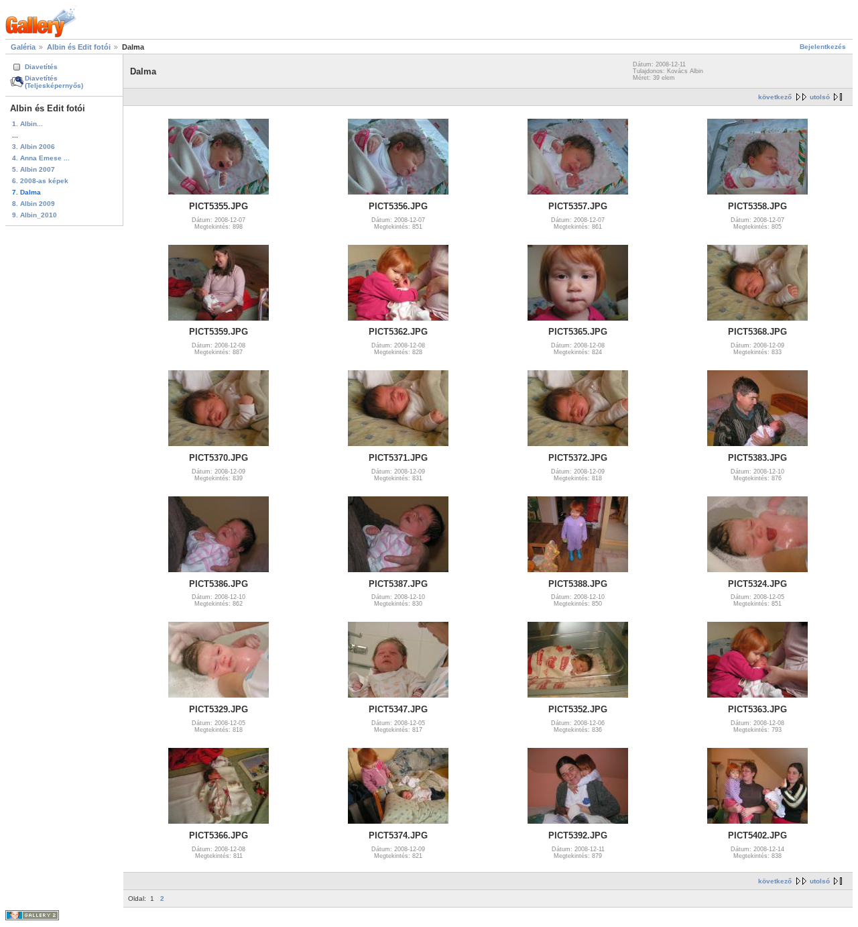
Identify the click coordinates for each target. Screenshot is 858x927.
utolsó (820, 97)
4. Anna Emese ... (41, 158)
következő (775, 97)
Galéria (23, 47)
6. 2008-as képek (40, 180)
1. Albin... (27, 123)
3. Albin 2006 (33, 146)
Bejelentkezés (823, 46)
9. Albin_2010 (34, 215)
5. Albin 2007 (33, 169)
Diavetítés (41, 66)
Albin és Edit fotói (79, 47)
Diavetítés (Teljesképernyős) (54, 81)
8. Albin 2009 (33, 203)
